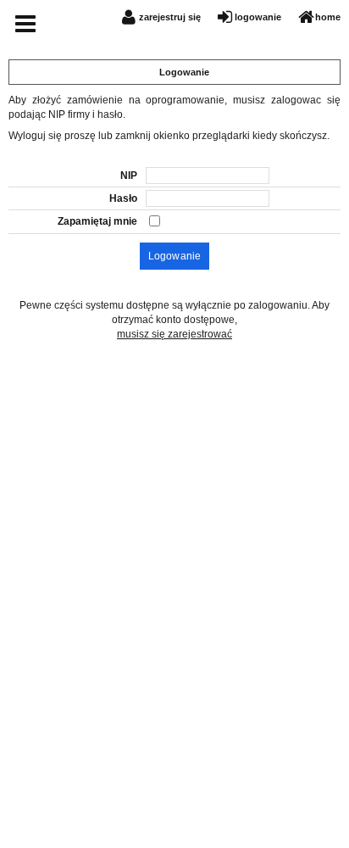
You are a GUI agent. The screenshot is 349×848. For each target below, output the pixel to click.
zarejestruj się (170, 17)
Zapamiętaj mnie (97, 221)
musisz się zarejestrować (174, 334)
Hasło (123, 198)
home (328, 17)
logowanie (258, 17)
